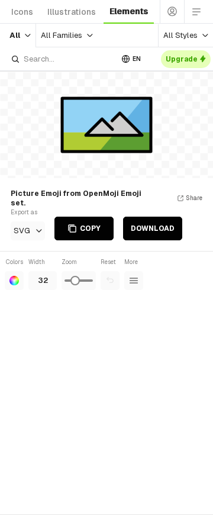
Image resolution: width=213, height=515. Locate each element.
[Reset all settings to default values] (110, 280)
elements (128, 11)
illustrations (71, 12)
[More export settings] (133, 280)
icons (22, 12)
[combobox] (61, 58)
